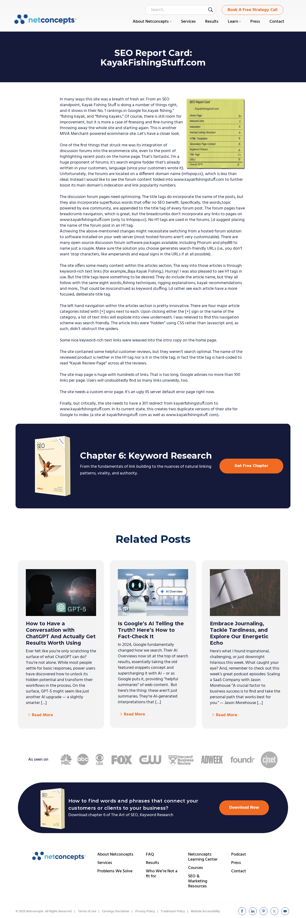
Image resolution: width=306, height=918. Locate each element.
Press (236, 862)
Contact (238, 871)
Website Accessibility (205, 911)
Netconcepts (45, 19)
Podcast (238, 854)
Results (152, 862)
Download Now (244, 807)
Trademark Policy (173, 911)
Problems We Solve (114, 871)
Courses (195, 867)
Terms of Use (87, 911)
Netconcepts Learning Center (203, 857)
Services (104, 862)
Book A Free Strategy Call (253, 9)
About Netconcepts (115, 854)
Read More (42, 715)
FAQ (150, 854)
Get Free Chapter (251, 465)
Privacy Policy (145, 911)
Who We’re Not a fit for (161, 874)
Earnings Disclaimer (116, 911)
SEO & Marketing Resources (197, 881)
